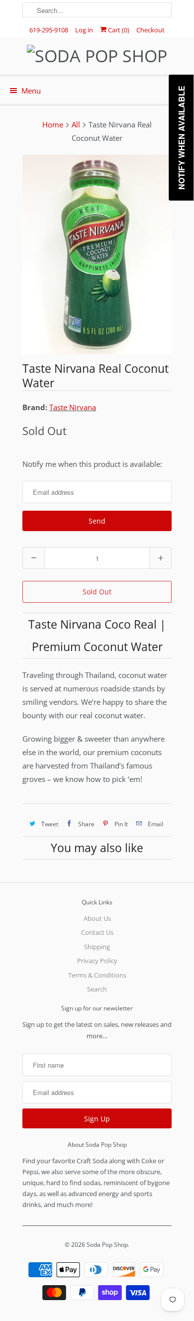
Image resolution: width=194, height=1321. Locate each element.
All (76, 124)
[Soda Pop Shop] (97, 56)
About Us (97, 918)
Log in (84, 29)
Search (97, 989)
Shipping (97, 946)
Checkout (150, 29)
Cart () (117, 29)
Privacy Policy (97, 960)
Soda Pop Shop (107, 1244)
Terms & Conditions (97, 975)
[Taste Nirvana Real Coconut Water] (97, 254)
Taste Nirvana (72, 407)
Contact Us (97, 932)
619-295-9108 (48, 29)
